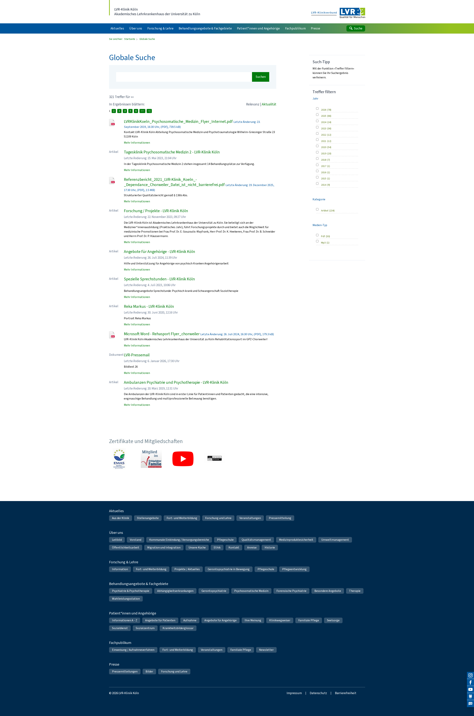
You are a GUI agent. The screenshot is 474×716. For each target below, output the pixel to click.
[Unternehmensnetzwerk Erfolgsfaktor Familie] (151, 458)
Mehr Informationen (137, 143)
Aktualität (269, 104)
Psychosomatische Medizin (251, 591)
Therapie (354, 591)
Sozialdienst (120, 628)
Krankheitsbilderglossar (178, 628)
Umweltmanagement (335, 540)
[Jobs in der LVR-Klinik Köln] (470, 703)
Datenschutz (318, 693)
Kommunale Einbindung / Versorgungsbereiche (179, 540)
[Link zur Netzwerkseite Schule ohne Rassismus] (214, 458)
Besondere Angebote (327, 591)
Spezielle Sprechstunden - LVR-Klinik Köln (159, 279)
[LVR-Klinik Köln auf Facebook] (470, 682)
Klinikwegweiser (279, 620)
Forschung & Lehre (123, 562)
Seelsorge (333, 620)
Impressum (294, 693)
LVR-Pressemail (137, 355)
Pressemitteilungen (125, 671)
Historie (270, 547)
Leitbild (117, 540)
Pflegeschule (225, 540)
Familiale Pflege (308, 620)
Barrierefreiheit (345, 693)
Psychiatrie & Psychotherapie (130, 591)
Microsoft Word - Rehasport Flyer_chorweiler (162, 334)
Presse (114, 664)
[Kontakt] (470, 696)
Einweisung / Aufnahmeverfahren (133, 650)
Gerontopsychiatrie (213, 591)
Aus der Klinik (120, 518)
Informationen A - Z (124, 620)
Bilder (149, 671)
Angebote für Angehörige (220, 620)
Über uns (116, 532)
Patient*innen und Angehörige (132, 613)
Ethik (217, 547)
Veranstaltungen (250, 518)
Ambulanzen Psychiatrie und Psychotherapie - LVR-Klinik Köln (176, 382)
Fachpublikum (120, 642)
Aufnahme (189, 620)
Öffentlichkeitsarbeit (125, 547)
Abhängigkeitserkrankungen (175, 591)
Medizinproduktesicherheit (296, 540)
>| (149, 111)
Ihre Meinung (253, 620)
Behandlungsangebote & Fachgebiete (138, 583)
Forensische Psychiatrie (291, 591)
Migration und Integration (164, 547)
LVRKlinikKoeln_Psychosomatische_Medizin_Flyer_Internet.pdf (178, 121)
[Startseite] (338, 13)
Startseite (130, 39)
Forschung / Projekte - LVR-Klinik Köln (156, 210)
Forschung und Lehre (218, 518)
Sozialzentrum (145, 628)
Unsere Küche (197, 547)
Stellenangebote (148, 518)
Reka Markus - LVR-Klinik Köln (149, 306)
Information (120, 569)
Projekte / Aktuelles (187, 569)
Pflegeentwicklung (294, 569)
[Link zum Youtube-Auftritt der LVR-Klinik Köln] (182, 458)
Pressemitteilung (280, 518)
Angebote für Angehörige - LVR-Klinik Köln (159, 251)
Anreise (252, 547)
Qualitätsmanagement (256, 540)
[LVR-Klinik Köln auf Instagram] (470, 675)
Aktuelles (116, 510)
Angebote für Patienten (160, 620)
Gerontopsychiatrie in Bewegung (229, 569)
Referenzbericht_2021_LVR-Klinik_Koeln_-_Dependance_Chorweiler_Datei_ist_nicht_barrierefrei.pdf (174, 182)
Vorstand (135, 540)
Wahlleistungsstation (126, 599)
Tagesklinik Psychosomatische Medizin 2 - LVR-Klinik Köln (172, 152)
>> (142, 111)
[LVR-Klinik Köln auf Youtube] (470, 689)
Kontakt (233, 547)
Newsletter (266, 650)
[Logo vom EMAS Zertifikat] (119, 458)
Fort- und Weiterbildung (182, 518)
